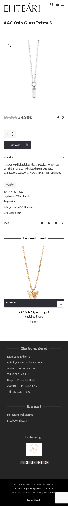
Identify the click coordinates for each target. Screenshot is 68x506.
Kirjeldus (8, 157)
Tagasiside (10, 201)
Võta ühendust (24, 196)
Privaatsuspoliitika (44, 489)
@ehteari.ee (26, 414)
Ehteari (23, 420)
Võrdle (10, 184)
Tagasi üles (32, 500)
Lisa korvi (15, 145)
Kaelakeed (30, 207)
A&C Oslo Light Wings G (34, 312)
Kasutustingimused (24, 489)
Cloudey (52, 493)
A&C (20, 207)
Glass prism (14, 212)
